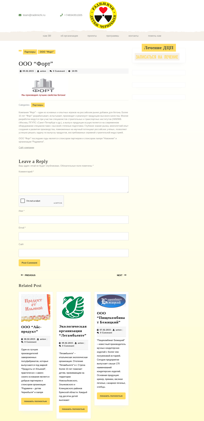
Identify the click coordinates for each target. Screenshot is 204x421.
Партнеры (30, 52)
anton (43, 71)
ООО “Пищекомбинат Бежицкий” (111, 317)
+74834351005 (73, 15)
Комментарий (26, 171)
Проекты (92, 36)
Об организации (69, 36)
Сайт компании (26, 147)
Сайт (21, 244)
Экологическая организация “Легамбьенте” (73, 330)
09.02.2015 (28, 71)
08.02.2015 (29, 339)
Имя (21, 211)
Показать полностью (37, 402)
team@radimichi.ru (34, 15)
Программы (112, 36)
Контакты (134, 36)
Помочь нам (154, 36)
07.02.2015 (105, 330)
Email (22, 227)
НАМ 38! (47, 36)
